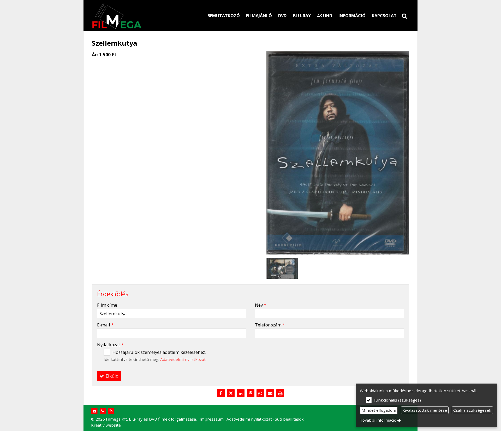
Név (260, 305)
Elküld (112, 376)
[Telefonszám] (102, 411)
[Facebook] (220, 393)
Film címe (107, 305)
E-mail (105, 325)
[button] (404, 15)
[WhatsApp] (260, 393)
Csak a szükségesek (472, 410)
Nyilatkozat (110, 345)
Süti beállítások (289, 419)
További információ (378, 420)
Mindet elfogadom (378, 410)
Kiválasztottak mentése (424, 410)
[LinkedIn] (240, 393)
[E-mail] (270, 393)
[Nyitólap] (141, 16)
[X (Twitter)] (230, 393)
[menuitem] (404, 15)
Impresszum (212, 419)
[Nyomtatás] (280, 393)
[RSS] (111, 411)
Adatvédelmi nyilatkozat (183, 359)
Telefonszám (270, 325)
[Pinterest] (250, 393)
